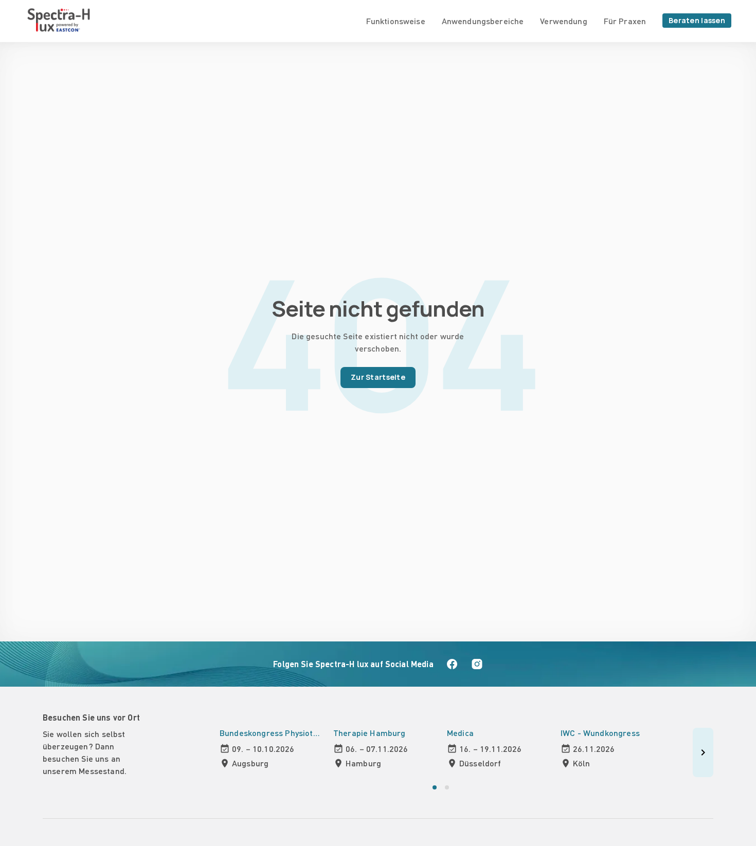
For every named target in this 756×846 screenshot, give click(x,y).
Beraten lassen (697, 20)
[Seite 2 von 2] (447, 787)
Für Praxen (625, 20)
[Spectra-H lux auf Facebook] (452, 664)
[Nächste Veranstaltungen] (703, 752)
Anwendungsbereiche (483, 20)
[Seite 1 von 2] (434, 787)
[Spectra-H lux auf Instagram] (477, 664)
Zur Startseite (378, 377)
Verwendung (563, 20)
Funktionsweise (395, 20)
